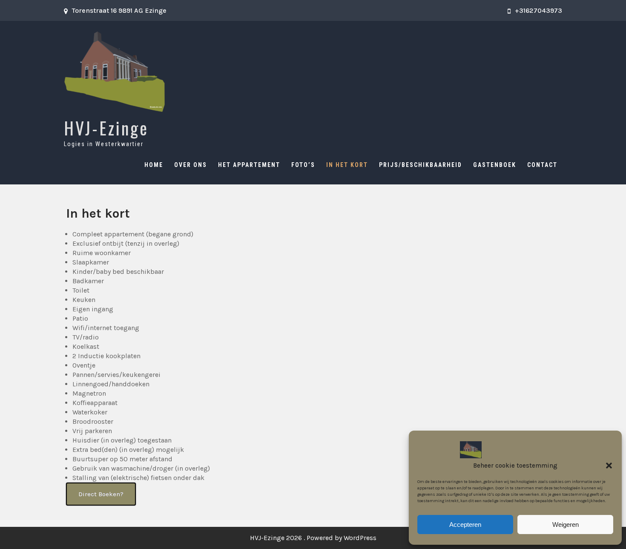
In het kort (347, 164)
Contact (542, 164)
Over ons (190, 164)
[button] (609, 465)
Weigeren (565, 524)
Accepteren (465, 524)
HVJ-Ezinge (106, 128)
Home (153, 164)
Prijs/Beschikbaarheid (420, 164)
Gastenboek (494, 164)
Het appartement (249, 164)
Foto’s (303, 164)
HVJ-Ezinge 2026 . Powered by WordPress (313, 538)
